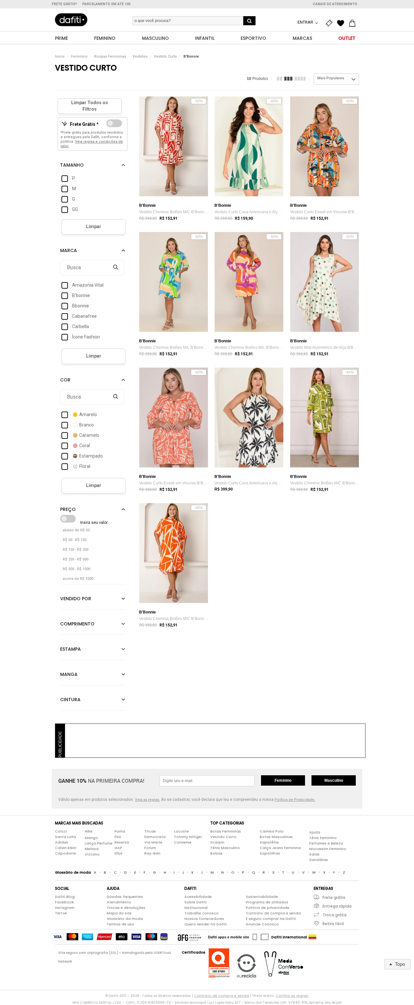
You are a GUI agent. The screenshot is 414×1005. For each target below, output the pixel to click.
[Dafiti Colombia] (312, 937)
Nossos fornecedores (204, 918)
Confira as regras (292, 995)
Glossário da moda (125, 918)
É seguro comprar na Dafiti (271, 918)
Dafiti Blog (65, 896)
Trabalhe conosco (201, 913)
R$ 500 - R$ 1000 (76, 569)
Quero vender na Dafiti (205, 924)
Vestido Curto (165, 56)
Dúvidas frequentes (125, 896)
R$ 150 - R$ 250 (75, 549)
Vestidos (140, 56)
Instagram (64, 907)
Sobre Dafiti (195, 902)
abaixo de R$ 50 (76, 530)
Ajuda (314, 832)
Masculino (333, 780)
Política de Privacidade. (295, 800)
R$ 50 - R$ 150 (74, 540)
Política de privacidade (267, 907)
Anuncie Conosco (262, 924)
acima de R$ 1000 (78, 579)
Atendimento (119, 902)
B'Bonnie (191, 56)
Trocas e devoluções (126, 907)
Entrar (306, 22)
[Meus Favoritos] (342, 23)
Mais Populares (330, 78)
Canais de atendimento (335, 4)
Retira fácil (333, 923)
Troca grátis (334, 915)
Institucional (196, 907)
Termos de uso (120, 924)
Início (60, 56)
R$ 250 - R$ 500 (75, 559)
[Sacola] (354, 23)
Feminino (79, 56)
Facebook (64, 902)
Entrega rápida (337, 906)
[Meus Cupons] (330, 23)
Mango (91, 837)
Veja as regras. (147, 800)
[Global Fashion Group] (189, 937)
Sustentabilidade (262, 896)
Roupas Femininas (110, 56)
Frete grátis (333, 897)
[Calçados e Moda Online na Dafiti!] (71, 19)
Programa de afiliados (267, 902)
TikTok (61, 913)
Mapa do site (119, 913)
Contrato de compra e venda (273, 913)
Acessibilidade (198, 896)
